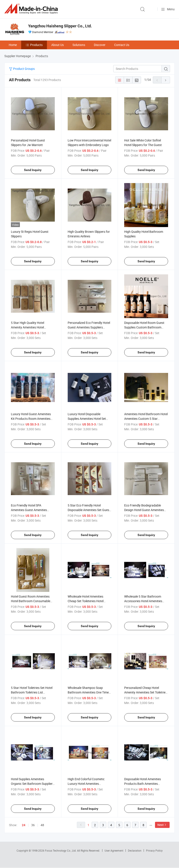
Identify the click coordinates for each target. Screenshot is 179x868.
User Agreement (114, 850)
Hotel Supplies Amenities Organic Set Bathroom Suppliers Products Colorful (32, 783)
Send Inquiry (32, 170)
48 (42, 825)
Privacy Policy (154, 850)
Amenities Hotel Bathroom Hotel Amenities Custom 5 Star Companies (146, 418)
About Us (57, 45)
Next (160, 825)
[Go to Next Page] (166, 80)
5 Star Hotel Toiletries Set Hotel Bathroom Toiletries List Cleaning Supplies (31, 692)
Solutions (78, 45)
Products (36, 45)
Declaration (134, 850)
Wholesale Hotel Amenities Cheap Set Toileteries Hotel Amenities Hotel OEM (85, 601)
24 (23, 825)
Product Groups (23, 69)
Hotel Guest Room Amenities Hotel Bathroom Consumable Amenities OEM (30, 601)
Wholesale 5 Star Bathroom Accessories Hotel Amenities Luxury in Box (143, 601)
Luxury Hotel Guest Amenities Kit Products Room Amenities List (31, 418)
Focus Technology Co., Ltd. (61, 850)
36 (33, 825)
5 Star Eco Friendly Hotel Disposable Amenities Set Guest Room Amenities (89, 510)
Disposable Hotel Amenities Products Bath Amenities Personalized (142, 783)
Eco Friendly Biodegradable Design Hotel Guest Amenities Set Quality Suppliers (144, 510)
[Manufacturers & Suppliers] (31, 9)
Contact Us (121, 45)
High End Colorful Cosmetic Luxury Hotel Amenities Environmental (86, 783)
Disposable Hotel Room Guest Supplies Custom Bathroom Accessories (144, 327)
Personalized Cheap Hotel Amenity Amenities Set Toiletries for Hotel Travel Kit (145, 692)
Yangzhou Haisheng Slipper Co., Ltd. (60, 26)
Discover (99, 45)
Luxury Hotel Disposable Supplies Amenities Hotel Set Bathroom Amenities (87, 418)
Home (13, 45)
